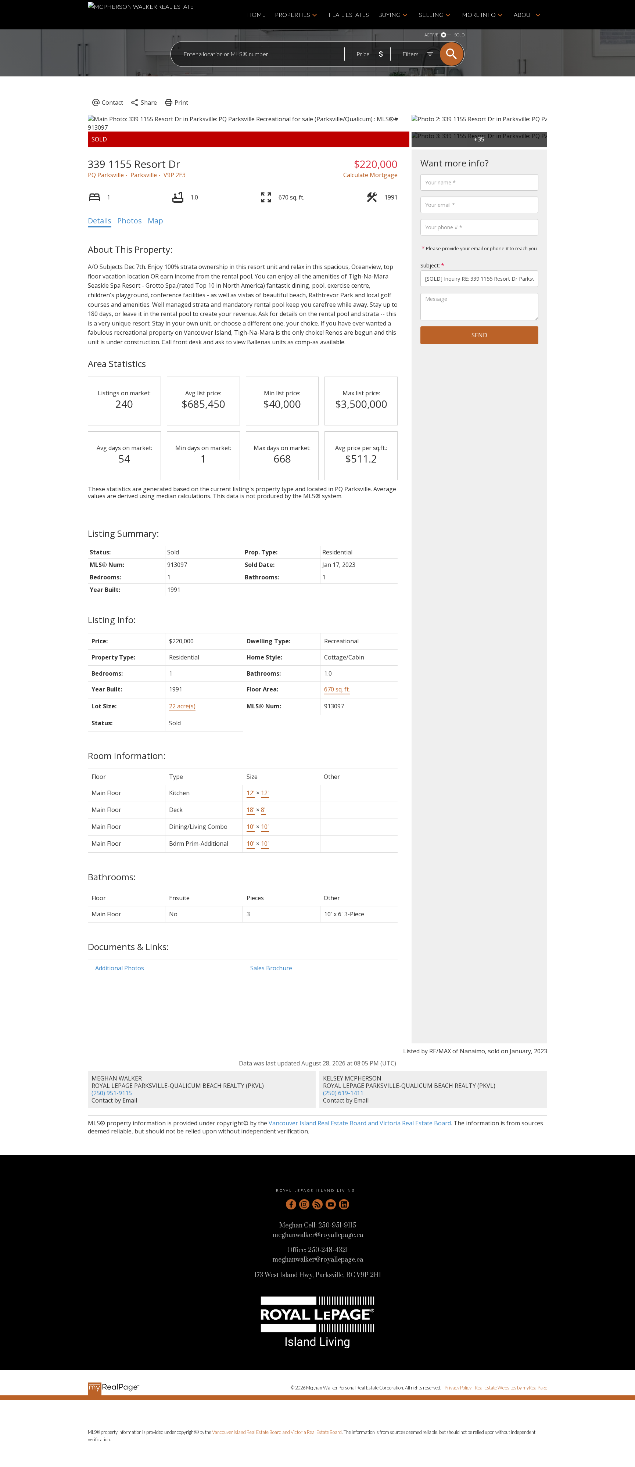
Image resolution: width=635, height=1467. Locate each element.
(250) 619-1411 (343, 1093)
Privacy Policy (458, 1388)
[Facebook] (291, 1204)
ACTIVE (431, 34)
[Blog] (317, 1204)
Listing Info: (112, 620)
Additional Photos (119, 968)
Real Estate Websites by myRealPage (511, 1388)
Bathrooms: (112, 877)
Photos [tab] (129, 221)
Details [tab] (99, 221)
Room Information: (127, 755)
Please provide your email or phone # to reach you (481, 248)
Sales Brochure (271, 968)
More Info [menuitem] (479, 14)
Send (479, 335)
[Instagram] (304, 1204)
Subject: (430, 265)
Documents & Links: (128, 947)
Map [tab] (155, 221)
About (524, 14)
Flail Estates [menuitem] (349, 14)
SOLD (459, 34)
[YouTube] (331, 1204)
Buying (389, 14)
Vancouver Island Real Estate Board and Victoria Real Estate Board (360, 1123)
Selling (431, 14)
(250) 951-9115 (112, 1093)
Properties (292, 14)
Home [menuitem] (256, 14)
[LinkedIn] (344, 1204)
